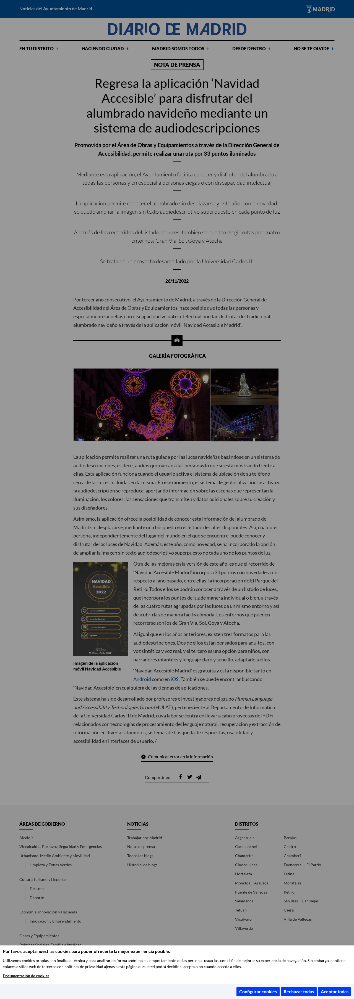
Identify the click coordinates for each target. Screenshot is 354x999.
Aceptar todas (334, 991)
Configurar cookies (258, 991)
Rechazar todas (299, 991)
